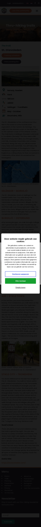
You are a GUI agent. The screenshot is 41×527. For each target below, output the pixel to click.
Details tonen (20, 287)
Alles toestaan (20, 281)
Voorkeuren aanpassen (20, 274)
